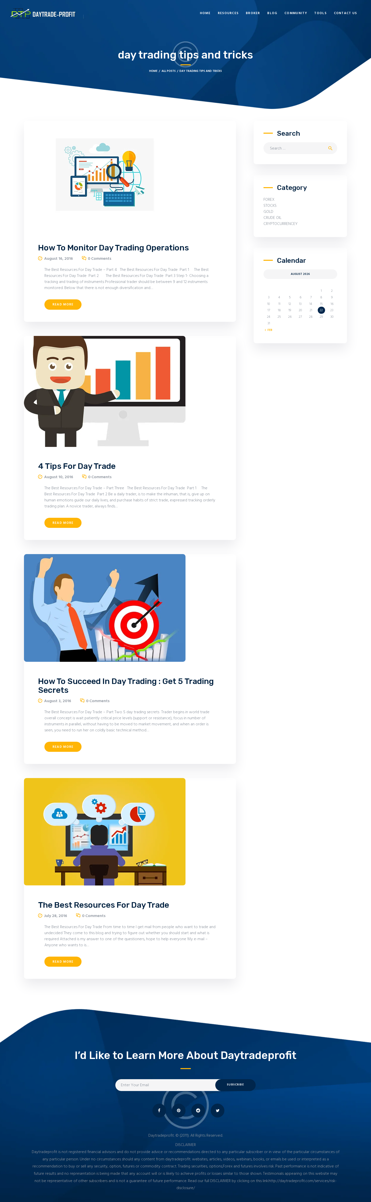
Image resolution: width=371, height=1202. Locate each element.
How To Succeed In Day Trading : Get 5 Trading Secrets (126, 686)
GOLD (268, 212)
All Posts (169, 71)
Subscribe (235, 1084)
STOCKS (270, 206)
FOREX (269, 199)
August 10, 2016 (58, 477)
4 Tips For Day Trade (77, 466)
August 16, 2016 (58, 258)
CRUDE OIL (272, 218)
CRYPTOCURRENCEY (280, 224)
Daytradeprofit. (161, 1135)
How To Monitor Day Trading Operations (113, 247)
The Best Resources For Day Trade (103, 905)
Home (153, 71)
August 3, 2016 (57, 701)
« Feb (268, 330)
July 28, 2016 (55, 916)
